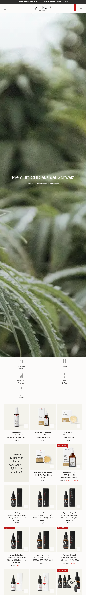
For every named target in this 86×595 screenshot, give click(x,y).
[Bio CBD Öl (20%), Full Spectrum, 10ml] (69, 497)
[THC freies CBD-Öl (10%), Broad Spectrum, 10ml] (16, 582)
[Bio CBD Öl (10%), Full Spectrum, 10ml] (43, 497)
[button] (5, 8)
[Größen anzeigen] (26, 426)
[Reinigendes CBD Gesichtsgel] (16, 417)
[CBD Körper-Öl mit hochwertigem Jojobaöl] (69, 457)
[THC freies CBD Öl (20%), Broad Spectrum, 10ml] (43, 582)
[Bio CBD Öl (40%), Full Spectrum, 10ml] (16, 539)
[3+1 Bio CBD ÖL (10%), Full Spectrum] (69, 582)
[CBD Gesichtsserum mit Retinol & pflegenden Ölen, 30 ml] (43, 417)
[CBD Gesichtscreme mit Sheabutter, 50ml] (69, 417)
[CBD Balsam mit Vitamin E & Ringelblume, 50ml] (43, 457)
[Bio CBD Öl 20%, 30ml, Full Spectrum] (69, 539)
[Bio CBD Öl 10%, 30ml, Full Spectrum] (43, 539)
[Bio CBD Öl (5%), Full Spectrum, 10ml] (16, 497)
